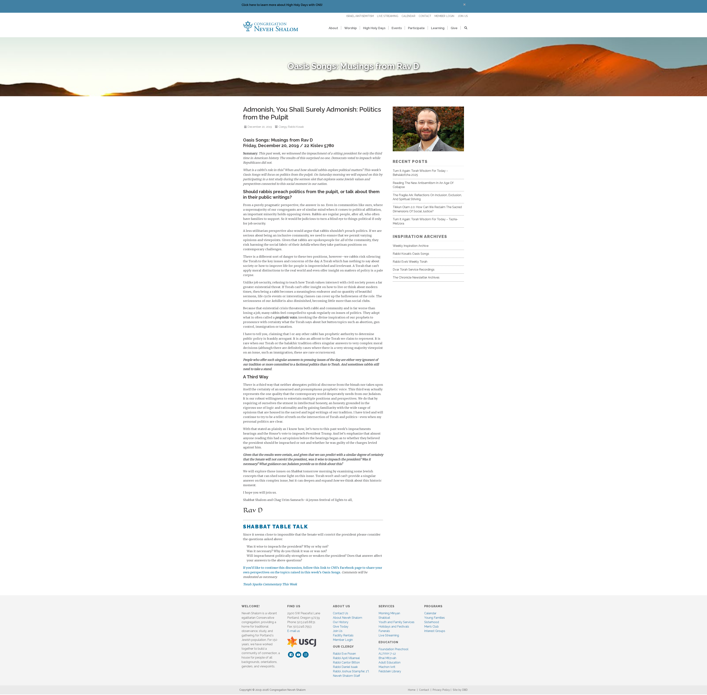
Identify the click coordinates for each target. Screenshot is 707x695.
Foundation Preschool (393, 649)
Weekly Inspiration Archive (410, 246)
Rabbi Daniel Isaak (345, 667)
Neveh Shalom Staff (346, 675)
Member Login (343, 640)
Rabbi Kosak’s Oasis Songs (411, 253)
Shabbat (384, 617)
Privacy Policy (441, 689)
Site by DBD (460, 689)
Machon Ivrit (387, 667)
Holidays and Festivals (394, 626)
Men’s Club (431, 626)
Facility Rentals (343, 635)
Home (412, 689)
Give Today (340, 626)
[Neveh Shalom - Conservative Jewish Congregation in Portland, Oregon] (270, 25)
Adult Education (389, 662)
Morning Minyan (389, 613)
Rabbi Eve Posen (344, 653)
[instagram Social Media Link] (305, 654)
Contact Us (340, 613)
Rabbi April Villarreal (346, 658)
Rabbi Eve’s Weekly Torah (410, 261)
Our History (340, 622)
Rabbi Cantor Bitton (346, 662)
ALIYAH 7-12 (387, 653)
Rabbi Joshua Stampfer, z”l (351, 671)
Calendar (430, 613)
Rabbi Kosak (296, 126)
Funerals (384, 631)
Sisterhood (431, 622)
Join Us (337, 631)
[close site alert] (464, 4)
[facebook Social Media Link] (291, 654)
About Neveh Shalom (347, 617)
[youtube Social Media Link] (298, 654)
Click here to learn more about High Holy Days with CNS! (282, 5)
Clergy (283, 126)
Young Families (434, 617)
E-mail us (293, 631)
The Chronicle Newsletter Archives (416, 277)
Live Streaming (389, 635)
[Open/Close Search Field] (464, 28)
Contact (424, 689)
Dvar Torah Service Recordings (414, 269)
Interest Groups (434, 631)
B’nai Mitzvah (387, 658)
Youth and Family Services (396, 622)
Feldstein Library (390, 671)
